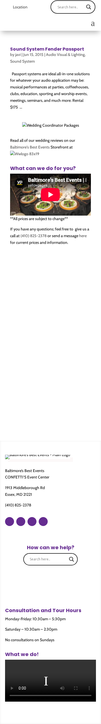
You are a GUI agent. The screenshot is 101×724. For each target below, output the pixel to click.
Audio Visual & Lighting (65, 54)
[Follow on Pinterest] (31, 521)
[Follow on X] (43, 521)
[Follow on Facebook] (9, 521)
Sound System (22, 61)
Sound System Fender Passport (47, 49)
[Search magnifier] (89, 7)
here (83, 235)
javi (18, 54)
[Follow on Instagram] (20, 521)
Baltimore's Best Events (30, 147)
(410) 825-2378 (33, 235)
